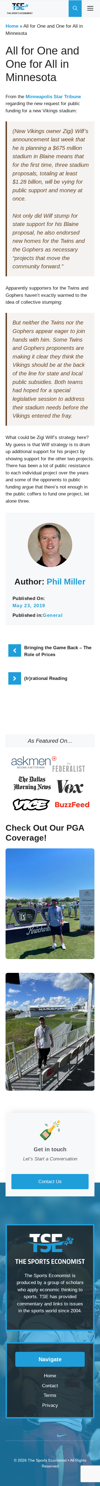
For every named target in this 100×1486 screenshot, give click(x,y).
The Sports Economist (47, 1460)
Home (12, 26)
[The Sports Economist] (19, 8)
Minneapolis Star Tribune (53, 96)
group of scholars (66, 1282)
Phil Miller (66, 581)
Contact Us (50, 1181)
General (53, 615)
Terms (50, 1395)
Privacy (50, 1405)
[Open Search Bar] (75, 8)
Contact (50, 1385)
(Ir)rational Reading (45, 678)
